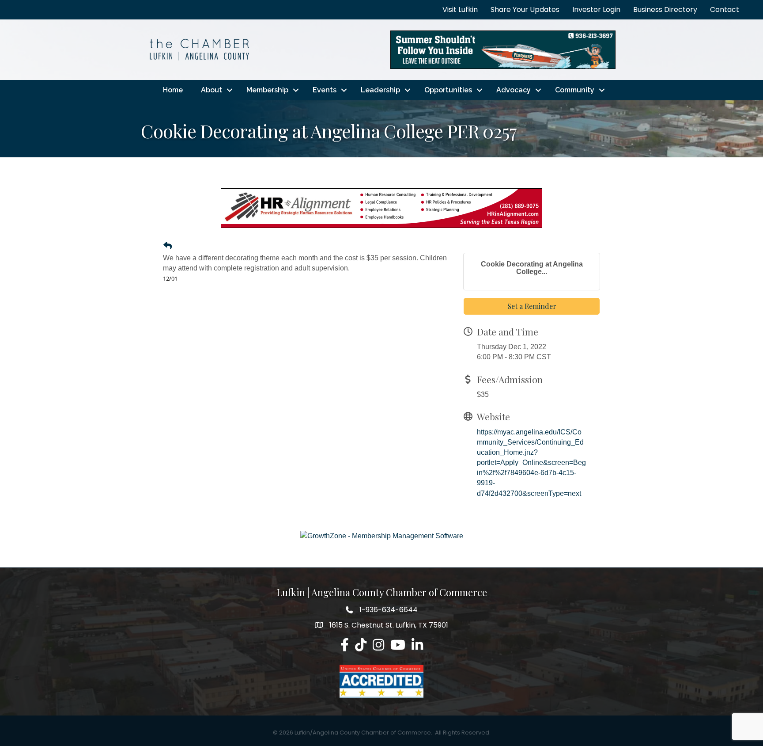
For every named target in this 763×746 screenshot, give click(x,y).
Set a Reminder (531, 306)
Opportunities (448, 90)
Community (574, 90)
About (211, 90)
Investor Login (596, 9)
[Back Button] (167, 246)
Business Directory (665, 9)
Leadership (380, 90)
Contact (724, 9)
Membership (267, 90)
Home (173, 90)
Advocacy (513, 90)
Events (324, 90)
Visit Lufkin (460, 9)
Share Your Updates (525, 9)
